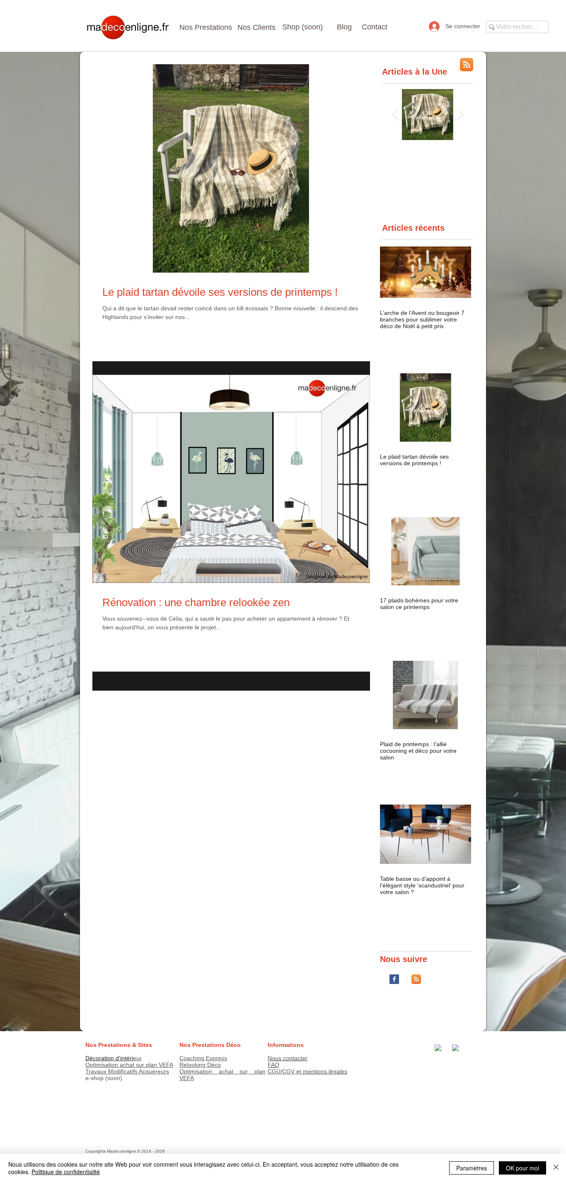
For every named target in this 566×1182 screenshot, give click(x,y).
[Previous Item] (395, 114)
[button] (305, 27)
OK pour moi (522, 1168)
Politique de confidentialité (65, 1171)
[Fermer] (556, 1167)
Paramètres (471, 1168)
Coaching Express (203, 1058)
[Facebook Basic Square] (394, 979)
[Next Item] (460, 114)
